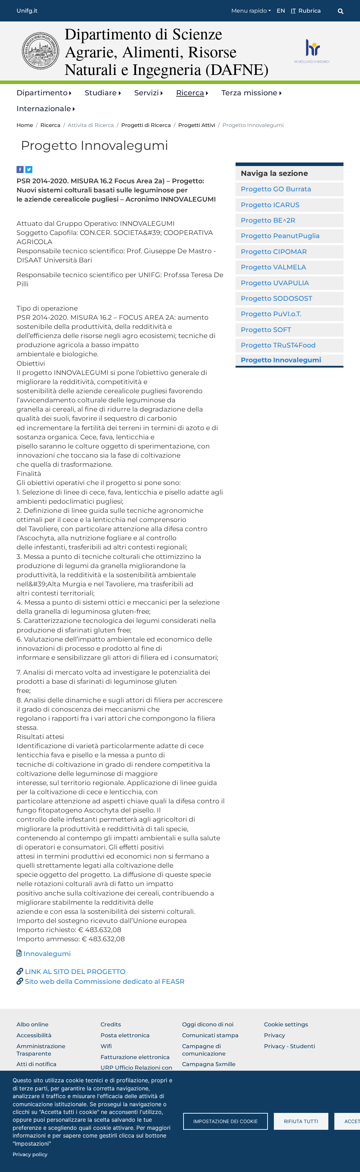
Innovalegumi (47, 954)
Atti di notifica (37, 1064)
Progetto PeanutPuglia (280, 236)
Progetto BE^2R (268, 220)
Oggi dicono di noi (207, 1024)
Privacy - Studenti (289, 1046)
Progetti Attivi (196, 125)
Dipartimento (42, 92)
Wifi (106, 1046)
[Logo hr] (316, 51)
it (293, 10)
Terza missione (249, 92)
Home (25, 125)
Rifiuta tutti (301, 1121)
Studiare (101, 92)
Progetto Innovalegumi (281, 360)
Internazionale (44, 108)
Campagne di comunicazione (204, 1050)
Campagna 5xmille (209, 1064)
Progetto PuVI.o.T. (271, 314)
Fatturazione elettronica (135, 1057)
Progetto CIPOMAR (274, 252)
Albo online (33, 1024)
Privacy (274, 1035)
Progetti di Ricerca (146, 125)
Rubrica (309, 10)
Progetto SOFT (266, 330)
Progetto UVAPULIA (275, 283)
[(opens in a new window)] (20, 169)
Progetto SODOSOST (276, 298)
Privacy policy (30, 1154)
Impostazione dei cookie (225, 1121)
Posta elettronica (125, 1035)
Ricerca (190, 92)
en (281, 10)
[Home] (40, 50)
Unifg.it (27, 10)
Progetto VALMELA (273, 267)
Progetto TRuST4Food (278, 345)
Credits (111, 1024)
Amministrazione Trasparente (41, 1050)
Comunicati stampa (210, 1035)
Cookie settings (286, 1024)
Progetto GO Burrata (276, 189)
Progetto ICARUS (270, 205)
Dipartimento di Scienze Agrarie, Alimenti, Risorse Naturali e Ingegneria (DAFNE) (167, 50)
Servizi (146, 92)
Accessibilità (34, 1035)
